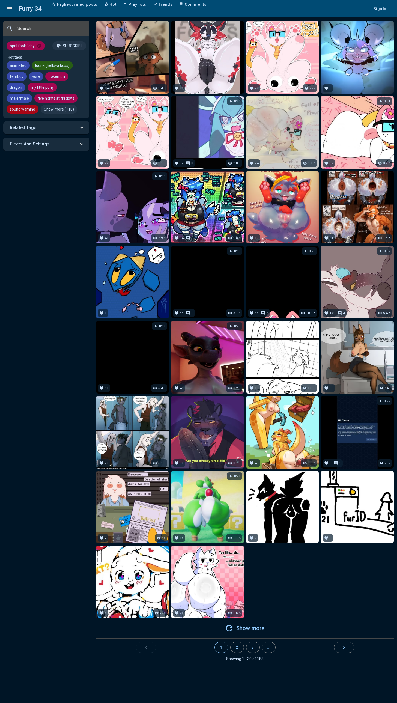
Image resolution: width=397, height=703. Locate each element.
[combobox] (51, 30)
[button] (46, 127)
